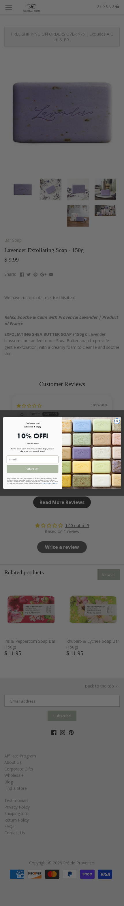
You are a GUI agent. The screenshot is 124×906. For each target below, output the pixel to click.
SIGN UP (32, 469)
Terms (55, 483)
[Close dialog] (117, 421)
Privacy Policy (46, 483)
